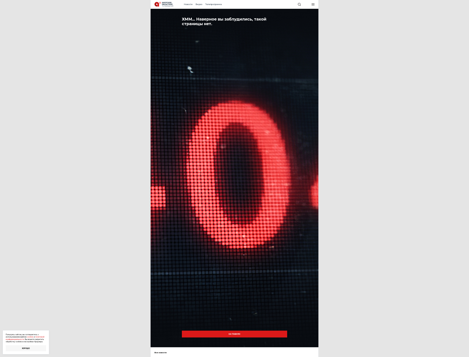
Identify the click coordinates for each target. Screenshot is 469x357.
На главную (234, 334)
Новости (188, 4)
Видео (199, 4)
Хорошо (26, 348)
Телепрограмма (213, 4)
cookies (30, 337)
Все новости (161, 352)
